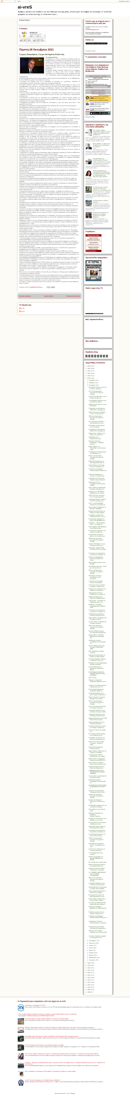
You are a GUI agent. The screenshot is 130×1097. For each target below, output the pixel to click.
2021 (89, 378)
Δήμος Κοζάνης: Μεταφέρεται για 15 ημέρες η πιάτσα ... (98, 618)
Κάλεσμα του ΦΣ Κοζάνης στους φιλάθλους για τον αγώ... (98, 819)
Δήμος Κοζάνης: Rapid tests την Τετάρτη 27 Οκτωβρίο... (97, 751)
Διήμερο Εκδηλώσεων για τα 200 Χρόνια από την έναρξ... (98, 718)
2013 (89, 980)
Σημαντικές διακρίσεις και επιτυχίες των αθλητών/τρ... (97, 475)
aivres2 (23, 311)
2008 (89, 992)
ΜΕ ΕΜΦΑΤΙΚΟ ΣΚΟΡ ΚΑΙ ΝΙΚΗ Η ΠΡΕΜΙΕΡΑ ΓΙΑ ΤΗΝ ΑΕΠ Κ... (98, 787)
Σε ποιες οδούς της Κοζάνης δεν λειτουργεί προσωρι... (97, 622)
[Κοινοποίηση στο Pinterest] (54, 287)
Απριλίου (91, 952)
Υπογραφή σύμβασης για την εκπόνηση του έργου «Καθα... (97, 711)
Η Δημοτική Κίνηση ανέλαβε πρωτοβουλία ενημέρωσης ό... (98, 927)
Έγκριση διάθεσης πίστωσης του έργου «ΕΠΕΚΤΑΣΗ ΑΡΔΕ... (97, 647)
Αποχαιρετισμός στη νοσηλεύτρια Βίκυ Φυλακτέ (100, 159)
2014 (89, 977)
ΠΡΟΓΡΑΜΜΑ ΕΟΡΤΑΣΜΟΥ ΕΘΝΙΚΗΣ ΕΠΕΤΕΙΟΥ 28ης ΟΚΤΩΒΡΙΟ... (97, 673)
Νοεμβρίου (92, 382)
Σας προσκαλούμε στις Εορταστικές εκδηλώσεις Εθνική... (96, 668)
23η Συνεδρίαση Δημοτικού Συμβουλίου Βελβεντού (96, 690)
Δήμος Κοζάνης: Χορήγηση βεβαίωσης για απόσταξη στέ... (96, 636)
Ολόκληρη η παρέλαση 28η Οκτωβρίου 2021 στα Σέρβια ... (97, 549)
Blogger (73, 1093)
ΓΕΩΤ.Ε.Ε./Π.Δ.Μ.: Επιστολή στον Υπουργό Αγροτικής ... (97, 496)
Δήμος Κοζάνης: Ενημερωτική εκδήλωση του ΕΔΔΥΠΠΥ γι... (97, 759)
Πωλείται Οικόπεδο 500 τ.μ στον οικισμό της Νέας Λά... (98, 397)
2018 (89, 968)
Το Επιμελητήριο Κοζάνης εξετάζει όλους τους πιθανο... (97, 755)
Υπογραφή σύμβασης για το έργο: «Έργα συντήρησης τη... (98, 693)
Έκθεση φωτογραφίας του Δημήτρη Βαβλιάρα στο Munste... (96, 858)
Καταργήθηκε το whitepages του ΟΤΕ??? (35, 1005)
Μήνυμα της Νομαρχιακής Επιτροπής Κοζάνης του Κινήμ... (96, 558)
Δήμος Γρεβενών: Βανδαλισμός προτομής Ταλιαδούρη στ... (97, 488)
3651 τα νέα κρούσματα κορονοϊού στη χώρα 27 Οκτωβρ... (96, 572)
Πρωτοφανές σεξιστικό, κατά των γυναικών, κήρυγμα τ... (98, 387)
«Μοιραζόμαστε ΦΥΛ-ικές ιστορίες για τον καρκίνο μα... (97, 593)
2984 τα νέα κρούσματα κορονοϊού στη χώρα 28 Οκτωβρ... (96, 540)
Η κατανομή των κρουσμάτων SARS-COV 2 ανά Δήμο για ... (97, 409)
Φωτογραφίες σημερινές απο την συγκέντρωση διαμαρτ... (98, 806)
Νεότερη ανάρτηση (25, 296)
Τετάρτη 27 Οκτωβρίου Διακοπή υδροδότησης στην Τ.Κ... (97, 686)
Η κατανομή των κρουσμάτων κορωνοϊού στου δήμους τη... (97, 553)
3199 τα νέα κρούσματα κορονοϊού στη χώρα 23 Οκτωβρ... (96, 839)
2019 (89, 965)
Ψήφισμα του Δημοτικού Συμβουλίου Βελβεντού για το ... (97, 681)
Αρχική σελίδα (48, 296)
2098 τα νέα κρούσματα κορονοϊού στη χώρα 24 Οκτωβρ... (96, 796)
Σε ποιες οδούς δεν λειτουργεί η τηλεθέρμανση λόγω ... (97, 823)
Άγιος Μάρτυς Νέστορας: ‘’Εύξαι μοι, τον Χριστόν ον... (97, 567)
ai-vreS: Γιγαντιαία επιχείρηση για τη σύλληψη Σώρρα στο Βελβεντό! (42, 1080)
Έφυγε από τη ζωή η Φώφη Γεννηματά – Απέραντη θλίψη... (96, 743)
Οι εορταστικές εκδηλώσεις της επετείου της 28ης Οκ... (97, 531)
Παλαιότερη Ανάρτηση (73, 296)
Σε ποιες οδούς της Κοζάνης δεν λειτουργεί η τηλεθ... (97, 776)
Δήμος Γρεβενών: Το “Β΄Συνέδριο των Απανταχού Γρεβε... (97, 448)
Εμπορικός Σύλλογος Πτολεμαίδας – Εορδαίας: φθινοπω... (96, 442)
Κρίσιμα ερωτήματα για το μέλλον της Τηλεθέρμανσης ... (97, 597)
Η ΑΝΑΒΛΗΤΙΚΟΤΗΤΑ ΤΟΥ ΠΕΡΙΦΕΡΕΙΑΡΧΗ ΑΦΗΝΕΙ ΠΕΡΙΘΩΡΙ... (97, 772)
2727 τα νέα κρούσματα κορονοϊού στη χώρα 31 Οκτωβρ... (96, 392)
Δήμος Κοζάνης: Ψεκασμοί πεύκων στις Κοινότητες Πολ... (98, 763)
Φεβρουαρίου (93, 957)
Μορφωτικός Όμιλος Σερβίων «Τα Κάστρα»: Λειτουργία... (97, 869)
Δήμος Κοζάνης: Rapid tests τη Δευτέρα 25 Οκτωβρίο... (97, 891)
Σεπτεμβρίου (92, 940)
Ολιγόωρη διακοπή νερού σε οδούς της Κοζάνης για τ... (96, 767)
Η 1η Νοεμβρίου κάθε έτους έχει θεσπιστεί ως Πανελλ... (97, 401)
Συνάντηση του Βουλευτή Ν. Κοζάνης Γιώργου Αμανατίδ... (97, 479)
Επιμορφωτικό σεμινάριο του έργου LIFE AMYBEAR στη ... (97, 519)
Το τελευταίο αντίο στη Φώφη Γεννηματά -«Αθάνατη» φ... (97, 585)
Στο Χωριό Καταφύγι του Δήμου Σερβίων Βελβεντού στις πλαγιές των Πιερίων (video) (46, 1018)
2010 (89, 987)
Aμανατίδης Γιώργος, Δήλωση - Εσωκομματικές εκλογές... (97, 827)
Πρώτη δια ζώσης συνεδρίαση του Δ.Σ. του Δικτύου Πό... (97, 412)
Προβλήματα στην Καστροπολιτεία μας (95, 437)
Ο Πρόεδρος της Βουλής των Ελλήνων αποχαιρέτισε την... (97, 738)
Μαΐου (91, 950)
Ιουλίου (91, 945)
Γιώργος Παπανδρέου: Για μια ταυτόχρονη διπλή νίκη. (97, 544)
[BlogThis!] (49, 287)
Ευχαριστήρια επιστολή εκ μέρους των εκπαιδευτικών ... (97, 535)
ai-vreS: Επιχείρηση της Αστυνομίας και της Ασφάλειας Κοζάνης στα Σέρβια (44, 1045)
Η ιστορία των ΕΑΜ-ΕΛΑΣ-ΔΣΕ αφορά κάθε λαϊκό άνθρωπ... (97, 903)
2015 (89, 975)
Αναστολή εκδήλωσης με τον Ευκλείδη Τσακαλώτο (97, 722)
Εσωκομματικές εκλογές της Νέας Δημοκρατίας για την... (97, 895)
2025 (89, 368)
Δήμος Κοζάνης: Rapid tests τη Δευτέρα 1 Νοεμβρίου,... (97, 507)
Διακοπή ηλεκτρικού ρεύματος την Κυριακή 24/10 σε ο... (97, 865)
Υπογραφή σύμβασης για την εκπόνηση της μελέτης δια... (97, 883)
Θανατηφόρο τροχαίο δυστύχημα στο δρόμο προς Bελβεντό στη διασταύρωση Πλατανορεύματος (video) (51, 1036)
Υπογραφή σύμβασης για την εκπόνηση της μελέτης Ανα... (97, 715)
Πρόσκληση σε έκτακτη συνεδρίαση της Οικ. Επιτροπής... (95, 577)
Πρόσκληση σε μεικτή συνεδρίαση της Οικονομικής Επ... (97, 642)
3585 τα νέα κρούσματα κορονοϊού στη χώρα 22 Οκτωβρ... (96, 879)
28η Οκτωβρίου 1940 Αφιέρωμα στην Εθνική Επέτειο (97, 527)
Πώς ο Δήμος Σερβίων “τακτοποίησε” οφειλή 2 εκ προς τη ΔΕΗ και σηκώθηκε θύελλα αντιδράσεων (102, 132)
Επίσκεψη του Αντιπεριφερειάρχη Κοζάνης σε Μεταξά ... (98, 663)
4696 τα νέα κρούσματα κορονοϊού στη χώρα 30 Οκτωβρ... (96, 417)
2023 (89, 373)
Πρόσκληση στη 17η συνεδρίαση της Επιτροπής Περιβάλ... (97, 483)
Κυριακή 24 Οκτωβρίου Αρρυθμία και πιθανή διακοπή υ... (97, 908)
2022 (89, 375)
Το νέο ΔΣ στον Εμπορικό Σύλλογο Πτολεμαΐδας (96, 581)
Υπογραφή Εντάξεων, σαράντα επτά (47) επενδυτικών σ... (97, 500)
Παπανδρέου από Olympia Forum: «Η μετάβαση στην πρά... (97, 845)
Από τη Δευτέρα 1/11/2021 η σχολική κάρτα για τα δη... (96, 422)
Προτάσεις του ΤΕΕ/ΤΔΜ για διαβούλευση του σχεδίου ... (97, 492)
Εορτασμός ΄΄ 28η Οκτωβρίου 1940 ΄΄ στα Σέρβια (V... (97, 523)
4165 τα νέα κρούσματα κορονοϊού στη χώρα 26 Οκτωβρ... (96, 627)
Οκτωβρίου (92, 385)
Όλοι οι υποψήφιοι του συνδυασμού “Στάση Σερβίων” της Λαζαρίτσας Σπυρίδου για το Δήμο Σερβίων (50, 1071)
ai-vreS (25, 7)
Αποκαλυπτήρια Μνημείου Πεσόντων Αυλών (96, 747)
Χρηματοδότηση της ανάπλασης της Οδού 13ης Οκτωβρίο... (98, 887)
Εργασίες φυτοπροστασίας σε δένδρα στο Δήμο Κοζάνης (97, 511)
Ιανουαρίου (92, 960)
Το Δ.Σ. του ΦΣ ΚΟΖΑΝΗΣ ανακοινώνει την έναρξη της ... (98, 504)
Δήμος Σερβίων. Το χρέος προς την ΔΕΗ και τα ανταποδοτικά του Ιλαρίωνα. (101, 145)
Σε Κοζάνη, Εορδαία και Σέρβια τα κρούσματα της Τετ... (97, 936)
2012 (89, 982)
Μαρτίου (91, 955)
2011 (88, 985)
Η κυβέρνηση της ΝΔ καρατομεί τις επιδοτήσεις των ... (97, 452)
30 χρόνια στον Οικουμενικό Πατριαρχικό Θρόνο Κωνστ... (97, 791)
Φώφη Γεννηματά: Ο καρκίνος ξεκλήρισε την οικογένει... (97, 697)
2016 (89, 972)
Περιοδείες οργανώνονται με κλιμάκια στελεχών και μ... (96, 912)
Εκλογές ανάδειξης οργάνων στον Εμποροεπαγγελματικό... (98, 631)
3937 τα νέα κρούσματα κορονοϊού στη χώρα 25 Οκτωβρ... (96, 702)
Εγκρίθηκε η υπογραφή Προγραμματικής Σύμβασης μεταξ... (97, 606)
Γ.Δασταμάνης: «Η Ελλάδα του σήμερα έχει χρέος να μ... (97, 601)
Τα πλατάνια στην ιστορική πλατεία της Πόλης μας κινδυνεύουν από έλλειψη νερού (101, 188)
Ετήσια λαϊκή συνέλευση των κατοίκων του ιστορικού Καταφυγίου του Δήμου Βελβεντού (101, 215)
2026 (89, 366)
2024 (89, 371)
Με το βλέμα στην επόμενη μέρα (97, 862)
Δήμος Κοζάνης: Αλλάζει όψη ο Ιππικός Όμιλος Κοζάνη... (97, 899)
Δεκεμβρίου (92, 380)
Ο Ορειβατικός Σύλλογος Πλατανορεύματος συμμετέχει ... (97, 923)
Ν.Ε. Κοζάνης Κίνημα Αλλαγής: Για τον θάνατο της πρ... (97, 734)
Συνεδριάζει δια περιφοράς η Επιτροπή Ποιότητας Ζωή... (97, 614)
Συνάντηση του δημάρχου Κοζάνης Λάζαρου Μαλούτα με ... (98, 470)
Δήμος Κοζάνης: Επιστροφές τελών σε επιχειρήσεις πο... (97, 465)
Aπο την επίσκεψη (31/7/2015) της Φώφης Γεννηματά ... (97, 707)
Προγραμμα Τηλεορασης (98, 313)
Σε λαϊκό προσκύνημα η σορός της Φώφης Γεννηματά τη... (97, 726)
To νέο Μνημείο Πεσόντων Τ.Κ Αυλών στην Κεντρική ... (97, 834)
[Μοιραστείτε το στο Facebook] (52, 287)
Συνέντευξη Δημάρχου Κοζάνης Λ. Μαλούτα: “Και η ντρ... (97, 659)
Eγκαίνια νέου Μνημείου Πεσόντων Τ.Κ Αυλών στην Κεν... (97, 801)
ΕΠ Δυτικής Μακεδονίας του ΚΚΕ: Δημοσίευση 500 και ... (97, 461)
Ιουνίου (91, 948)
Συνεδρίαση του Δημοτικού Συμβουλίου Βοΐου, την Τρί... (97, 515)
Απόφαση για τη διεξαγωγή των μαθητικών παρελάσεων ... (97, 589)
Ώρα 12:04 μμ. (93, 677)
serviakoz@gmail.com (92, 29)
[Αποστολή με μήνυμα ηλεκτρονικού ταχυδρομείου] (47, 287)
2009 (89, 989)
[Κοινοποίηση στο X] (51, 287)
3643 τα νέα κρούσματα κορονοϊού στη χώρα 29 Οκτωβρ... (96, 457)
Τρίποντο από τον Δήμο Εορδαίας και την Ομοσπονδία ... (98, 932)
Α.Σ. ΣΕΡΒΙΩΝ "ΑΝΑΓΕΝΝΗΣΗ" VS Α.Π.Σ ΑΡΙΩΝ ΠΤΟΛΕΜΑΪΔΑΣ (97, 874)
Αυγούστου (92, 943)
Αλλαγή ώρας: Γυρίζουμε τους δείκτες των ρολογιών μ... (97, 433)
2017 (89, 970)
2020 (89, 963)
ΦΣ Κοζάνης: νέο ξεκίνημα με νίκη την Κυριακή (97, 426)
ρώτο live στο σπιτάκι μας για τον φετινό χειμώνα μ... (97, 849)
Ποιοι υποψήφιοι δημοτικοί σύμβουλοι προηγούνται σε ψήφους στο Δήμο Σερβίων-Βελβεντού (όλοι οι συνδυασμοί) (47, 1014)
